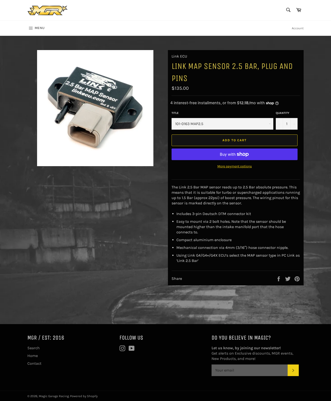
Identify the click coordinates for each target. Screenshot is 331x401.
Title (175, 113)
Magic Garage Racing (54, 396)
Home (32, 355)
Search (33, 348)
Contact (34, 363)
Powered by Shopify (84, 396)
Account (298, 28)
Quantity (282, 113)
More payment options (234, 166)
